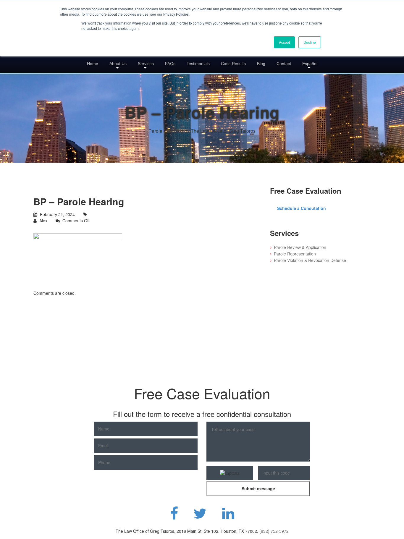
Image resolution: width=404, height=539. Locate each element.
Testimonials (198, 63)
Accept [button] (284, 42)
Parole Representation (295, 254)
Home (92, 63)
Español (309, 63)
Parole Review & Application (300, 247)
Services (146, 63)
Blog (261, 63)
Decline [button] (309, 42)
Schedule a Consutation (301, 208)
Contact (284, 63)
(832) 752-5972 (274, 531)
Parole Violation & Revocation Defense (310, 260)
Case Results (233, 63)
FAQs (170, 63)
